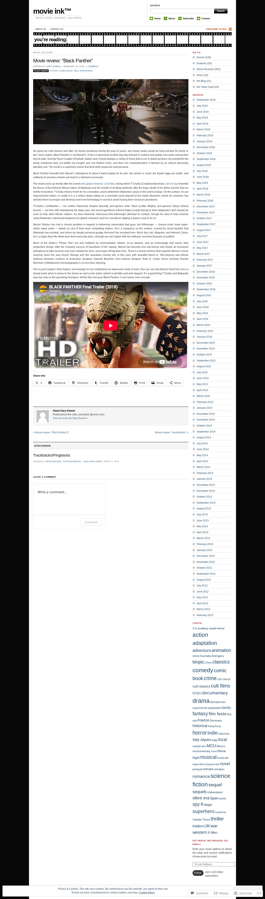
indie (212, 733)
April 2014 (202, 461)
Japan (205, 739)
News (200, 75)
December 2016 (206, 271)
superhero (86, 71)
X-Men (212, 832)
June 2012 (203, 591)
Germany (216, 720)
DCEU (197, 693)
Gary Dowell (53, 66)
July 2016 (202, 301)
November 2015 (206, 348)
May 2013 (202, 526)
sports (222, 798)
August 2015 (204, 366)
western (200, 832)
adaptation (205, 643)
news (196, 764)
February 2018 (205, 200)
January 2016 (204, 336)
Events (200, 57)
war (214, 825)
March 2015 (203, 396)
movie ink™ (52, 11)
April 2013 (202, 532)
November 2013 (206, 490)
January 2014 (204, 478)
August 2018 (204, 165)
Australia (205, 655)
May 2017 (202, 248)
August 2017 (204, 230)
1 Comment (92, 66)
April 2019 (202, 123)
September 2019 (206, 99)
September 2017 (206, 224)
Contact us (56, 29)
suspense (220, 812)
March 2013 (203, 538)
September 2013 (206, 502)
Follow (197, 872)
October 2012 (204, 567)
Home (157, 18)
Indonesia (223, 733)
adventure (202, 650)
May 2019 (202, 117)
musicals (223, 757)
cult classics (201, 686)
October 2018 (204, 153)
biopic (198, 662)
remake (208, 769)
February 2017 (205, 259)
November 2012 (206, 562)
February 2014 (205, 473)
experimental (200, 708)
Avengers (217, 655)
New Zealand (206, 764)
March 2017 (203, 254)
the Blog (201, 81)
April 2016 (202, 319)
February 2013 (205, 544)
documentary (215, 692)
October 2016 (204, 283)
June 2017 (203, 242)
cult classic (224, 679)
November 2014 (206, 419)
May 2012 (202, 597)
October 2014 (204, 425)
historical (200, 726)
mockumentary (201, 751)
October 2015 (204, 354)
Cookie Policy (147, 892)
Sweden (197, 819)
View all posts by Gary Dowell (70, 418)
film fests (217, 713)
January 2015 (204, 407)
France (203, 720)
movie (214, 751)
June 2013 (203, 520)
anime (196, 656)
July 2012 (202, 585)
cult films (220, 686)
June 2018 (203, 176)
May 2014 (202, 455)
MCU (76, 71)
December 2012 (206, 556)
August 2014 (204, 437)
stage (208, 804)
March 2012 (203, 609)
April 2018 (202, 188)
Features (202, 63)
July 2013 (202, 514)
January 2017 (204, 265)
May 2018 (202, 182)
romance (201, 776)
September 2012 (206, 573)
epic (223, 702)
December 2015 (206, 342)
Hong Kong (214, 726)
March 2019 (203, 129)
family (226, 707)
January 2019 (204, 141)
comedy (203, 670)
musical (208, 757)
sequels (200, 791)
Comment (91, 522)
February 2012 (205, 615)
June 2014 (203, 449)
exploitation (215, 707)
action (54, 71)
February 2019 (205, 135)
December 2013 (206, 484)
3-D (195, 628)
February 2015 (205, 402)
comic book (66, 71)
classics (221, 662)
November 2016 (206, 277)
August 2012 (204, 579)
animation (221, 650)
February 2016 (205, 331)
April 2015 (202, 390)
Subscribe (188, 18)
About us (40, 29)
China (208, 662)
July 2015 (202, 372)
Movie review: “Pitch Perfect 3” (51, 432)
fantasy (200, 713)
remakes (219, 769)
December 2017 (206, 206)
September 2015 (206, 360)
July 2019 (202, 105)
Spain (214, 798)
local (222, 739)
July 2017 (202, 236)
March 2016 (203, 325)
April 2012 (202, 603)
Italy (196, 740)
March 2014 (203, 467)
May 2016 (202, 313)
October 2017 (204, 218)
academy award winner (211, 628)
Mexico (221, 746)
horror (200, 733)
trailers (198, 826)
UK (207, 826)
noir (217, 764)
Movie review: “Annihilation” (171, 432)
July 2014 (202, 443)
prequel (197, 769)
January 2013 (204, 550)
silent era (201, 798)
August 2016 (204, 295)
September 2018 (206, 159)
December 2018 (206, 147)
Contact (205, 18)
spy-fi (198, 804)
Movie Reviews (43, 52)
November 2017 (206, 212)
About (171, 18)
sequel (215, 784)
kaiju (215, 740)
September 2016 (206, 289)
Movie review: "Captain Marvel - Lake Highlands (73, 461)
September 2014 (206, 431)
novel (225, 763)
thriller (217, 819)
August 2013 (204, 508)
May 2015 (202, 384)
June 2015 (203, 378)
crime (210, 678)
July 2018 (202, 171)
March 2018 (203, 194)
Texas (206, 819)
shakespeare (215, 792)
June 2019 (203, 111)
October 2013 (204, 496)
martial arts (199, 746)
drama (201, 700)
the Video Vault (205, 87)
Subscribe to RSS (216, 29)
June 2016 (203, 307)
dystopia (215, 701)
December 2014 (206, 413)
